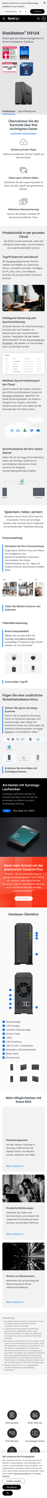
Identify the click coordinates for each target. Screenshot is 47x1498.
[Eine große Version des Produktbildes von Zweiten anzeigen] (23, 1067)
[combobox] (15, 11)
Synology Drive (14, 261)
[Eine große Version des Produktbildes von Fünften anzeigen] (23, 1079)
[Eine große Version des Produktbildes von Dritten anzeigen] (35, 1067)
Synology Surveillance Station (20, 639)
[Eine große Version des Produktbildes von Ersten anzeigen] (11, 1067)
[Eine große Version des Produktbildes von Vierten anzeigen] (11, 1079)
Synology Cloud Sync (13, 395)
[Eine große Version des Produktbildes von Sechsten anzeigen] (35, 1079)
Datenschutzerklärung (22, 1473)
